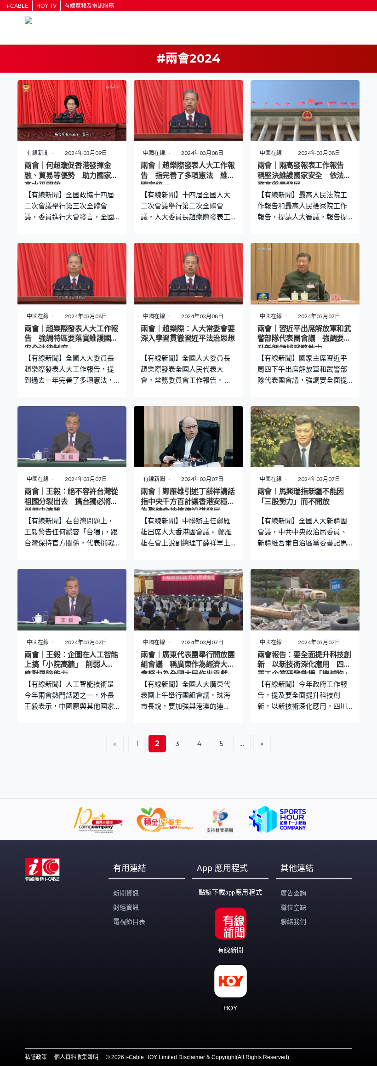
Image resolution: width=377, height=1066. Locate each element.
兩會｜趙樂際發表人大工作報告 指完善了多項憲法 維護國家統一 (187, 175)
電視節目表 (129, 921)
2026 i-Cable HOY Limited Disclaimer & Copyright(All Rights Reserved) (200, 1057)
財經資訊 (126, 907)
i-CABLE (18, 6)
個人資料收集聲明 (76, 1057)
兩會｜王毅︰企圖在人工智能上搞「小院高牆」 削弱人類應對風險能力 (71, 664)
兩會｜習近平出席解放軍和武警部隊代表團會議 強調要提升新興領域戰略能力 (304, 338)
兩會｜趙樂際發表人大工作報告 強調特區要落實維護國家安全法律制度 (71, 338)
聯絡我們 (293, 921)
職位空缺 (293, 907)
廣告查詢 (293, 893)
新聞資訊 (126, 893)
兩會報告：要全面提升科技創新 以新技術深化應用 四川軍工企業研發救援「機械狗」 (304, 664)
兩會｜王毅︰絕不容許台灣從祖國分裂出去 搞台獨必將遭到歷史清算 (71, 501)
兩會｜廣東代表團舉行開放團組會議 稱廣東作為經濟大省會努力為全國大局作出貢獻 (187, 664)
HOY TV (46, 6)
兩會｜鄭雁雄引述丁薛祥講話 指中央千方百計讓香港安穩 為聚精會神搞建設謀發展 (191, 501)
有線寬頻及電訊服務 (89, 6)
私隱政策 (36, 1057)
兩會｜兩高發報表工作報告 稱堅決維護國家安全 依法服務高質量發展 (304, 175)
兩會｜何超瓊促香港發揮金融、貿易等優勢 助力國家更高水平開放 (71, 175)
